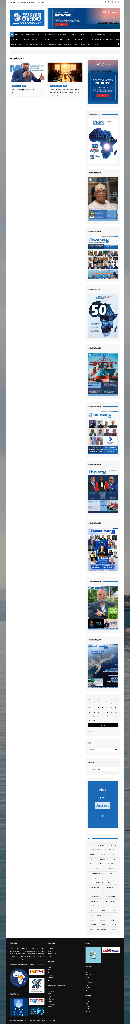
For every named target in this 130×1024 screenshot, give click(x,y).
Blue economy (25, 39)
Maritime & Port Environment (43, 39)
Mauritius (93, 911)
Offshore (68, 39)
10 (102, 708)
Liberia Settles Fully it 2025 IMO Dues (23, 89)
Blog (39, 34)
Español (89, 44)
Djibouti (87, 1001)
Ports (115, 915)
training (114, 925)
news (91, 915)
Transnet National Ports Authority (98, 929)
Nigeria (87, 985)
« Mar (89, 731)
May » (93, 731)
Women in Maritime (77, 39)
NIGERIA (99, 915)
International (111, 869)
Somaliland (88, 1009)
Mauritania (50, 978)
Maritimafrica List (99, 39)
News (22, 34)
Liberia (18, 85)
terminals (104, 925)
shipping (113, 920)
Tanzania (88, 1012)
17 (102, 712)
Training (62, 39)
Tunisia (49, 980)
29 (94, 721)
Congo (49, 956)
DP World (113, 855)
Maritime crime (83, 34)
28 (89, 721)
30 (98, 721)
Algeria (49, 967)
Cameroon (113, 845)
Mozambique (51, 1004)
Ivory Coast (88, 975)
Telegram (33, 2)
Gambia (92, 864)
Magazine (55, 39)
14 (89, 712)
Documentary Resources (112, 39)
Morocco (104, 911)
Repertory (43, 44)
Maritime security (62, 34)
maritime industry (95, 901)
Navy (91, 34)
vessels (114, 929)
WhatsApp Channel (25, 2)
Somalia (88, 1006)
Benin (87, 972)
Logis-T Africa (40, 2)
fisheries (102, 859)
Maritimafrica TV (89, 39)
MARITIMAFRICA (95, 887)
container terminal (96, 850)
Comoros (50, 996)
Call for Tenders (34, 44)
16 (98, 712)
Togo (87, 990)
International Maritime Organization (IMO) (102, 873)
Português (82, 44)
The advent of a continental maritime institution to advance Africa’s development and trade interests (64, 90)
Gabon (49, 951)
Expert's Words (58, 85)
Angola (49, 994)
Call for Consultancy (16, 44)
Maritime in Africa (110, 897)
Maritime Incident (15, 39)
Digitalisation (52, 34)
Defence (44, 34)
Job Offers (25, 44)
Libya (49, 972)
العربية (96, 44)
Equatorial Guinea (52, 954)
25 (107, 717)
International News (30, 34)
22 (94, 717)
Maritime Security (95, 906)
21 (89, 717)
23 (98, 717)
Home (16, 34)
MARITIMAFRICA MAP (15, 2)
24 (102, 717)
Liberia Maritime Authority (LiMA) (103, 883)
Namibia (50, 1007)
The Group (51, 44)
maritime (95, 892)
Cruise (109, 34)
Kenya (95, 878)
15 (94, 712)
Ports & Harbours (73, 34)
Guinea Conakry (89, 983)
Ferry (32, 39)
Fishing (113, 859)
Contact (60, 44)
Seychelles (102, 920)
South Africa (93, 925)
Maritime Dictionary (95, 897)
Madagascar (51, 999)
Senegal (92, 920)
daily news (111, 850)
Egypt (92, 859)
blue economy (101, 845)
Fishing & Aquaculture (99, 34)
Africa (91, 845)
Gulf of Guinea (112, 864)
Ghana (101, 864)
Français (76, 44)
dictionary (102, 855)
